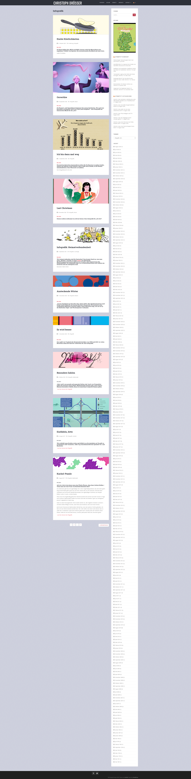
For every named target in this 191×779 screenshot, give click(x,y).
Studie (79, 260)
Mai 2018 (117, 400)
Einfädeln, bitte (65, 431)
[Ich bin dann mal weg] (81, 134)
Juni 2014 (117, 520)
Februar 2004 (118, 721)
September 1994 (119, 747)
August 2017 (118, 426)
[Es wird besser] (81, 320)
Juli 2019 (117, 362)
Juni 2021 (117, 304)
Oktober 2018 (118, 388)
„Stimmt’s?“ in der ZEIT (122, 57)
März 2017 (117, 441)
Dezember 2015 (119, 476)
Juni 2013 (117, 546)
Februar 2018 (118, 409)
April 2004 (117, 718)
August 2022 (118, 275)
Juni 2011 (117, 598)
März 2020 (117, 342)
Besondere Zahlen (66, 372)
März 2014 (117, 528)
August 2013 (118, 540)
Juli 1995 (117, 741)
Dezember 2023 (119, 231)
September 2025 (119, 178)
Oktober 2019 (118, 353)
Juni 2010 (117, 633)
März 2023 (117, 254)
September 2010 (119, 625)
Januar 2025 (118, 196)
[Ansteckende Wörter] (81, 281)
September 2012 (119, 569)
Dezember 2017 (119, 415)
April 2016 (117, 464)
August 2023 (118, 243)
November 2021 (119, 295)
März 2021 (117, 313)
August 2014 (118, 514)
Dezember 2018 (119, 383)
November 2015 (119, 479)
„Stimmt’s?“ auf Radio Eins (123, 96)
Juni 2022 (117, 280)
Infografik (76, 43)
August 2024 (118, 208)
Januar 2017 (118, 447)
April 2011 (117, 604)
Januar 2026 (118, 167)
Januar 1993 (118, 756)
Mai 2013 (117, 549)
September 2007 (119, 700)
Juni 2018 (117, 397)
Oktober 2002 (118, 727)
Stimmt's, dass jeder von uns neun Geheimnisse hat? (121, 109)
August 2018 (118, 394)
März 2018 (117, 406)
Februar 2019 (118, 377)
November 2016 (119, 450)
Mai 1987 (117, 762)
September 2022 (119, 272)
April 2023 (117, 251)
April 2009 (117, 674)
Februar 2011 (118, 610)
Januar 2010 (118, 648)
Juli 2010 (117, 630)
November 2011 (119, 584)
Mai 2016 (117, 461)
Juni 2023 (117, 245)
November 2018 (119, 385)
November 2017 (119, 418)
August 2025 (118, 181)
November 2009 (119, 654)
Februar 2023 (118, 257)
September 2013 (119, 537)
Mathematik (75, 377)
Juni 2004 (117, 715)
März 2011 (117, 607)
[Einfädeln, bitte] (81, 412)
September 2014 (119, 511)
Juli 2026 (117, 149)
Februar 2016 (118, 470)
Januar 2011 (118, 613)
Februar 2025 (118, 193)
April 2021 (117, 310)
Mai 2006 (117, 709)
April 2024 (117, 219)
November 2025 (119, 173)
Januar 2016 (118, 473)
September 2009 (119, 660)
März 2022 (117, 289)
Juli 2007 (117, 703)
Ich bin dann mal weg (68, 154)
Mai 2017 (117, 435)
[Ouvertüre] (81, 77)
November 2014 (119, 505)
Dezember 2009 (119, 651)
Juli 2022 (117, 278)
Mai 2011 (117, 601)
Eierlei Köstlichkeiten (68, 39)
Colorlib (126, 777)
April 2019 (117, 371)
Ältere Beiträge (103, 525)
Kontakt (128, 2)
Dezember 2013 (119, 534)
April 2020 (117, 339)
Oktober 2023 (118, 237)
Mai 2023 (117, 248)
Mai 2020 (117, 336)
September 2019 (119, 356)
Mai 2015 (117, 493)
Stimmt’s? (114, 2)
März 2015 (117, 499)
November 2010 (119, 619)
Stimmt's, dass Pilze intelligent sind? (122, 113)
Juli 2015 (117, 488)
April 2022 (117, 286)
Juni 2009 (117, 668)
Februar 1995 (118, 744)
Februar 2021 (118, 315)
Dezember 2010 (119, 616)
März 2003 (117, 724)
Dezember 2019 (119, 348)
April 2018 (117, 403)
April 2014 (117, 525)
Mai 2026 (117, 155)
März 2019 (117, 374)
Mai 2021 (117, 307)
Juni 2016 (117, 458)
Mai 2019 (117, 368)
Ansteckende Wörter (67, 291)
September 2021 (119, 298)
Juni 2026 (117, 152)
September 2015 (119, 482)
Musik (76, 101)
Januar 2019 (118, 380)
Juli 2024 (117, 210)
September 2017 (119, 423)
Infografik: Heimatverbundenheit (74, 247)
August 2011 (118, 592)
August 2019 (118, 359)
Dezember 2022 (119, 263)
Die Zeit (59, 47)
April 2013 (117, 552)
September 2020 (119, 330)
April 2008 (117, 695)
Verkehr (75, 436)
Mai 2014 (117, 522)
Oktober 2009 (118, 657)
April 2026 (117, 158)
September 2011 (119, 590)
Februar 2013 (118, 557)
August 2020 (118, 333)
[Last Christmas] (81, 191)
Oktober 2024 (118, 205)
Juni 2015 (117, 490)
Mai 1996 (117, 738)
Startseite (102, 2)
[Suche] (134, 15)
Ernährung (70, 43)
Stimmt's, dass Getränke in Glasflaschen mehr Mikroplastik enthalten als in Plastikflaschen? (124, 100)
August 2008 (118, 689)
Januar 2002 (118, 730)
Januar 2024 (118, 228)
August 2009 (118, 662)
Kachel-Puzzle (64, 473)
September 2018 (119, 391)
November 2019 (119, 350)
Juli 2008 (117, 692)
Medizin (76, 295)
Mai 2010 (117, 636)
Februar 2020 (118, 345)
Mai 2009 (117, 671)
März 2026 (117, 161)
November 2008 (119, 680)
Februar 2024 (118, 225)
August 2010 (118, 627)
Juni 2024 (117, 213)
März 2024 (117, 222)
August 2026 (118, 146)
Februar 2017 (118, 444)
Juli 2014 (117, 517)
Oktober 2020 (118, 327)
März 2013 (117, 555)
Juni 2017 (117, 432)
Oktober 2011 (118, 587)
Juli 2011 (117, 595)
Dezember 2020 (119, 321)
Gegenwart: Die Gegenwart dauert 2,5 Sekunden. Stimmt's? (122, 89)
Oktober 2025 (118, 175)
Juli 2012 (117, 575)
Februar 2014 (118, 531)
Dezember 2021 (119, 292)
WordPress (135, 777)
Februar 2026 (118, 164)
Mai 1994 (117, 750)
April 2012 (117, 581)
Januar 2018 (118, 412)
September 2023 (119, 240)
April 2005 (117, 712)
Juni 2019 (117, 365)
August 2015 (118, 485)
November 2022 (119, 266)
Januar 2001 (118, 732)
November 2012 (119, 563)
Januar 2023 (118, 260)
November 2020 (119, 324)
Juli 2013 (117, 543)
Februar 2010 (118, 645)
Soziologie (76, 251)
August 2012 (118, 572)
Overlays (134, 25)
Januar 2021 (118, 318)
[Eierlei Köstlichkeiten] (81, 24)
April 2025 (117, 190)
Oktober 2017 (118, 420)
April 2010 (117, 639)
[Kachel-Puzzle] (81, 463)
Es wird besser (64, 329)
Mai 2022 (117, 283)
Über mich (121, 2)
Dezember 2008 (119, 677)
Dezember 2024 (119, 199)
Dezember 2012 (119, 560)
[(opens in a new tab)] (81, 235)
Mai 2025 (117, 187)
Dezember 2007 (119, 697)
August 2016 (118, 455)
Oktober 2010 (118, 622)
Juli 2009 (117, 665)
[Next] (134, 38)
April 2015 (117, 496)
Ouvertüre (62, 97)
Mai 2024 (117, 216)
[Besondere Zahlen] (81, 360)
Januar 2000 (118, 735)
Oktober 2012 (118, 566)
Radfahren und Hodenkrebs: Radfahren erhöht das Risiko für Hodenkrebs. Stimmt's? (124, 69)
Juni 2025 (117, 184)
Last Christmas (64, 208)
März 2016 (117, 467)
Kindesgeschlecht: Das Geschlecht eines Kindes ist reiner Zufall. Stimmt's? (123, 79)
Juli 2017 (117, 429)
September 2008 (119, 686)
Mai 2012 (117, 578)
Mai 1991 (117, 759)
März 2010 (117, 642)
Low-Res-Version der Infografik (64, 389)
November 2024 (119, 202)
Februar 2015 (118, 502)
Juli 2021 (117, 301)
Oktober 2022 (118, 269)
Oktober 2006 (118, 706)
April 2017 (117, 438)
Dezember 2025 (119, 170)
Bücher (108, 2)
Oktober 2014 (118, 508)
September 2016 (119, 453)
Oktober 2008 (118, 683)
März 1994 (117, 753)
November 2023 (119, 234)
